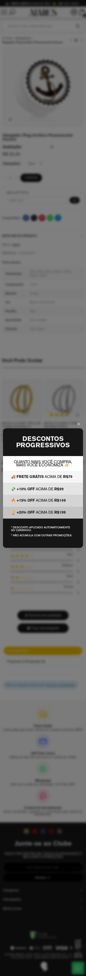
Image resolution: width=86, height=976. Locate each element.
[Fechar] (78, 424)
